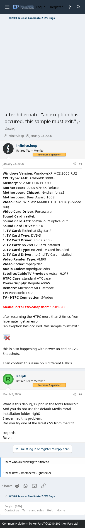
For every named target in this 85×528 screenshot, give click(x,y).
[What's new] (69, 7)
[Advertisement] (42, 66)
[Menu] (7, 7)
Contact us (12, 510)
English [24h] (13, 506)
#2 (80, 394)
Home (61, 510)
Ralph (21, 376)
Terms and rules (33, 510)
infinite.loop (16, 136)
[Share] (74, 164)
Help (50, 510)
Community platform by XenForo (40, 523)
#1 (80, 164)
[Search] (78, 7)
